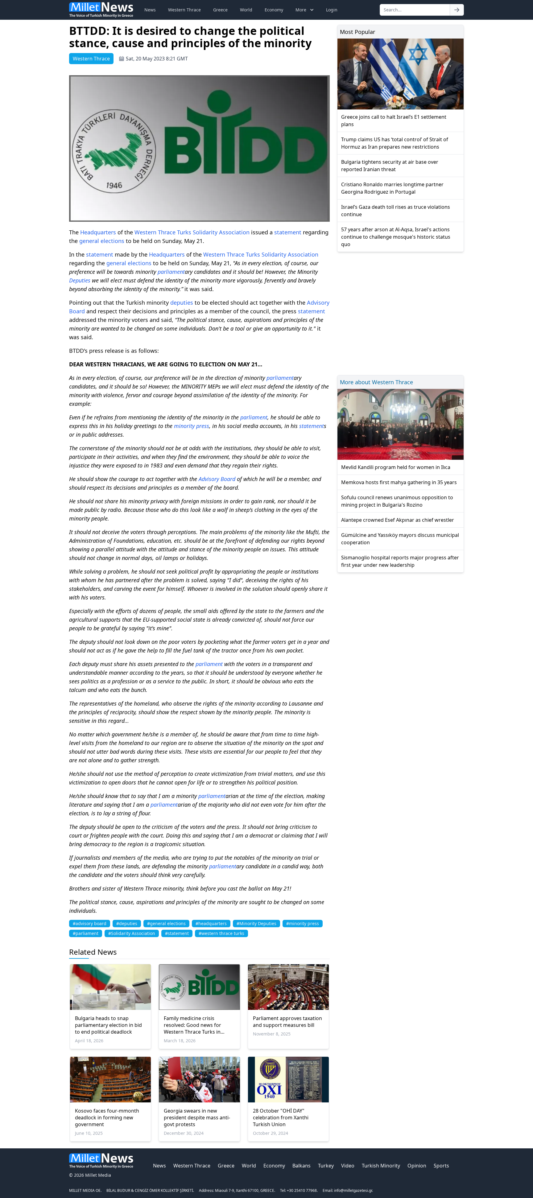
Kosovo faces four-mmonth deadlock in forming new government (107, 1117)
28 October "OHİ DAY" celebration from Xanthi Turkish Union (280, 1117)
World (246, 10)
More (300, 10)
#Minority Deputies (256, 923)
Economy (274, 10)
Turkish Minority (381, 1165)
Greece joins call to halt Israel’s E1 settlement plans (393, 120)
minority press (191, 426)
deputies (181, 302)
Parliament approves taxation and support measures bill (287, 1021)
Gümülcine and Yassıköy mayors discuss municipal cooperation (400, 539)
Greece (220, 10)
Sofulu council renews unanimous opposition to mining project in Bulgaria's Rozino (397, 501)
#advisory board (89, 923)
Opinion (416, 1165)
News (150, 10)
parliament (171, 271)
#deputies (126, 923)
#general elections (166, 923)
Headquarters (98, 232)
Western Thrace (184, 10)
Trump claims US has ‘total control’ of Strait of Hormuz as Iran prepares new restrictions (394, 143)
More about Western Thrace (376, 382)
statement (287, 232)
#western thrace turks (221, 933)
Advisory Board (217, 479)
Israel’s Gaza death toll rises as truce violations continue (395, 211)
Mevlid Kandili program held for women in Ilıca (395, 467)
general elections (101, 241)
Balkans (301, 1165)
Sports (441, 1165)
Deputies (79, 280)
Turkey (326, 1165)
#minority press (302, 923)
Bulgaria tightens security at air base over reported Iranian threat (389, 165)
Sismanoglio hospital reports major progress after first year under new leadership (400, 561)
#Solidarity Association (131, 933)
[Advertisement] (400, 312)
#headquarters (211, 923)
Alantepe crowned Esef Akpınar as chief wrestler (397, 520)
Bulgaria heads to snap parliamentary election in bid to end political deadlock (108, 1025)
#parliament (85, 933)
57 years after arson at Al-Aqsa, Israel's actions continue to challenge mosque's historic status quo (395, 237)
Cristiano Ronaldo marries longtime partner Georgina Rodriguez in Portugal (392, 188)
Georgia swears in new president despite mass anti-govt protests (197, 1117)
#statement (177, 933)
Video (347, 1165)
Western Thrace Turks (162, 232)
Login (331, 10)
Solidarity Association (221, 232)
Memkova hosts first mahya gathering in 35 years (399, 482)
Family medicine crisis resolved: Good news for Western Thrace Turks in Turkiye (192, 1025)
